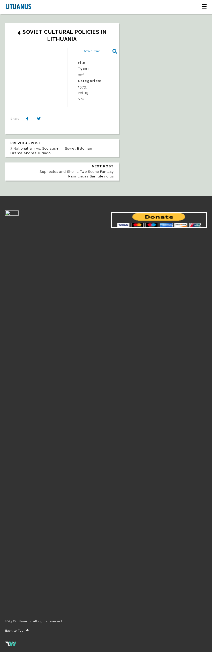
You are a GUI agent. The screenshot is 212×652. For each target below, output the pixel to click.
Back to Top (14, 630)
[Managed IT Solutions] (11, 645)
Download (91, 51)
